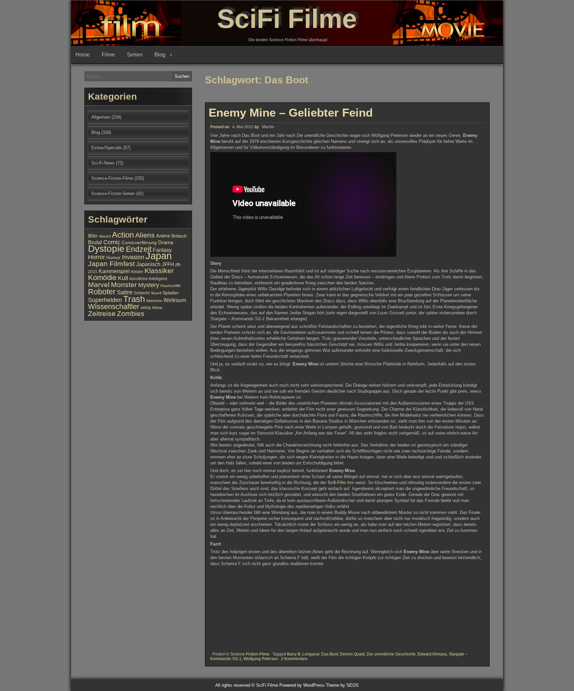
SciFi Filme (287, 19)
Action (123, 235)
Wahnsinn (154, 301)
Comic (111, 242)
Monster (124, 285)
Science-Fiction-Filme (249, 654)
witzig (146, 307)
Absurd (105, 236)
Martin (268, 127)
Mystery (148, 284)
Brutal (95, 242)
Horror (96, 256)
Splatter (170, 292)
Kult (123, 278)
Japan (158, 255)
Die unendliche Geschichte (391, 654)
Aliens (145, 235)
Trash (134, 299)
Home (82, 54)
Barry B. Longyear (303, 654)
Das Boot (329, 654)
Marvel (99, 285)
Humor (113, 257)
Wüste (157, 308)
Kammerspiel (114, 271)
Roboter (102, 291)
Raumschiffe (170, 286)
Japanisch (148, 264)
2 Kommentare (294, 658)
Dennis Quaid (352, 654)
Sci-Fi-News (103, 162)
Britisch (179, 236)
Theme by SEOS (342, 685)
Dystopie (106, 249)
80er (93, 236)
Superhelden (105, 300)
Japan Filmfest (111, 263)
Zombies (130, 313)
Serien (135, 54)
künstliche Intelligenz (148, 278)
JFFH (168, 264)
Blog (159, 54)
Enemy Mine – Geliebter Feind (291, 112)
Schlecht (141, 293)
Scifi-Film (337, 482)
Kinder (137, 271)
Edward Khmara (432, 654)
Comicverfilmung (139, 242)
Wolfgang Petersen (260, 658)
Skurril (156, 293)
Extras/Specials (106, 147)
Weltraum (174, 300)
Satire (125, 292)
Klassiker (159, 270)
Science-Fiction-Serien (113, 193)
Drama (165, 242)
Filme (108, 54)
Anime (163, 236)
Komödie (102, 277)
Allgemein (100, 117)
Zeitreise (102, 314)
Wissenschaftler (113, 306)
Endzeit (138, 249)
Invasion (133, 256)
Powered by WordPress (302, 685)
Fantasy (162, 250)
